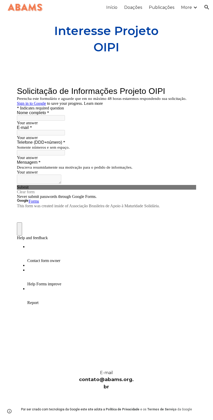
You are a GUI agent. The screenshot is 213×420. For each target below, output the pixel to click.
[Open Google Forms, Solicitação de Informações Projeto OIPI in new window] (188, 91)
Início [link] (111, 7)
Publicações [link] (161, 7)
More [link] (186, 7)
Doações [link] (133, 7)
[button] (207, 7)
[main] (106, 39)
